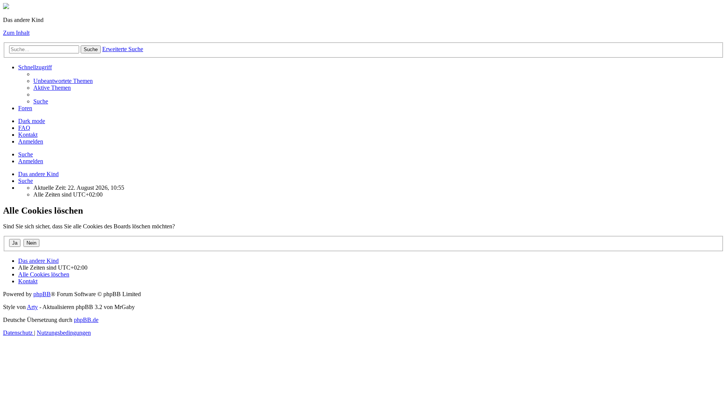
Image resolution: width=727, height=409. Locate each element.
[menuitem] (63, 81)
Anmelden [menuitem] (30, 141)
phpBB (42, 294)
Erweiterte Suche (122, 49)
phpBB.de (86, 320)
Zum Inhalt (16, 33)
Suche (91, 49)
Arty (32, 307)
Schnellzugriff (35, 67)
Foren (25, 108)
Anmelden (30, 161)
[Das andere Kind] (6, 7)
